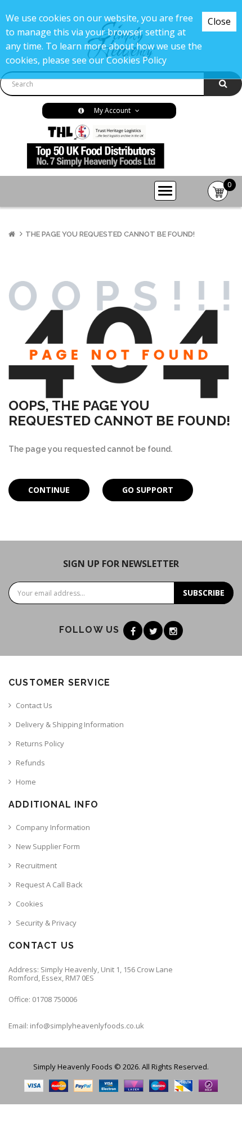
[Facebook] (132, 630)
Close (219, 21)
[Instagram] (173, 630)
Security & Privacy (46, 923)
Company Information (53, 827)
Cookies (29, 904)
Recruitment (36, 865)
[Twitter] (153, 630)
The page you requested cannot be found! (110, 234)
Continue (49, 489)
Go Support (147, 489)
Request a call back (49, 884)
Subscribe (204, 592)
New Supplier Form (48, 846)
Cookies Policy (136, 60)
